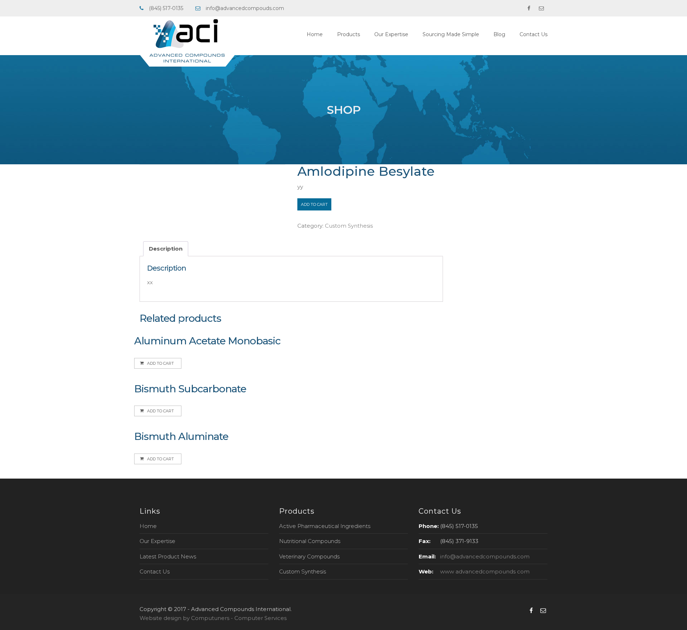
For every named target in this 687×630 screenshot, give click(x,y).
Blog (499, 34)
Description (165, 248)
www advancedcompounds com (485, 571)
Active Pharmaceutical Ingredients (324, 526)
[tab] (165, 249)
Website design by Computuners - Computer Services (213, 618)
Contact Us (533, 34)
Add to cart (314, 204)
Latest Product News (168, 556)
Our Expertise (391, 34)
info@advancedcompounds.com (485, 556)
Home (315, 34)
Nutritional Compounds (309, 541)
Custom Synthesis (349, 225)
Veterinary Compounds (309, 556)
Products (348, 34)
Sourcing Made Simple (451, 34)
